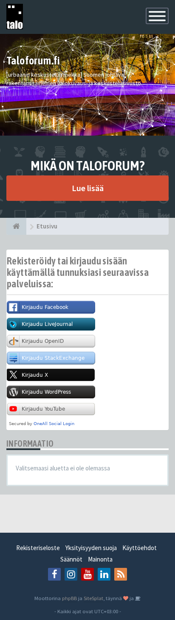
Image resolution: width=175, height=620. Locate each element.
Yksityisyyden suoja (91, 548)
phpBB (69, 598)
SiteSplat (93, 598)
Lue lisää (88, 188)
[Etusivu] (16, 226)
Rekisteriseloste (38, 548)
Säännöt (71, 559)
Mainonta (100, 559)
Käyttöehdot (139, 548)
